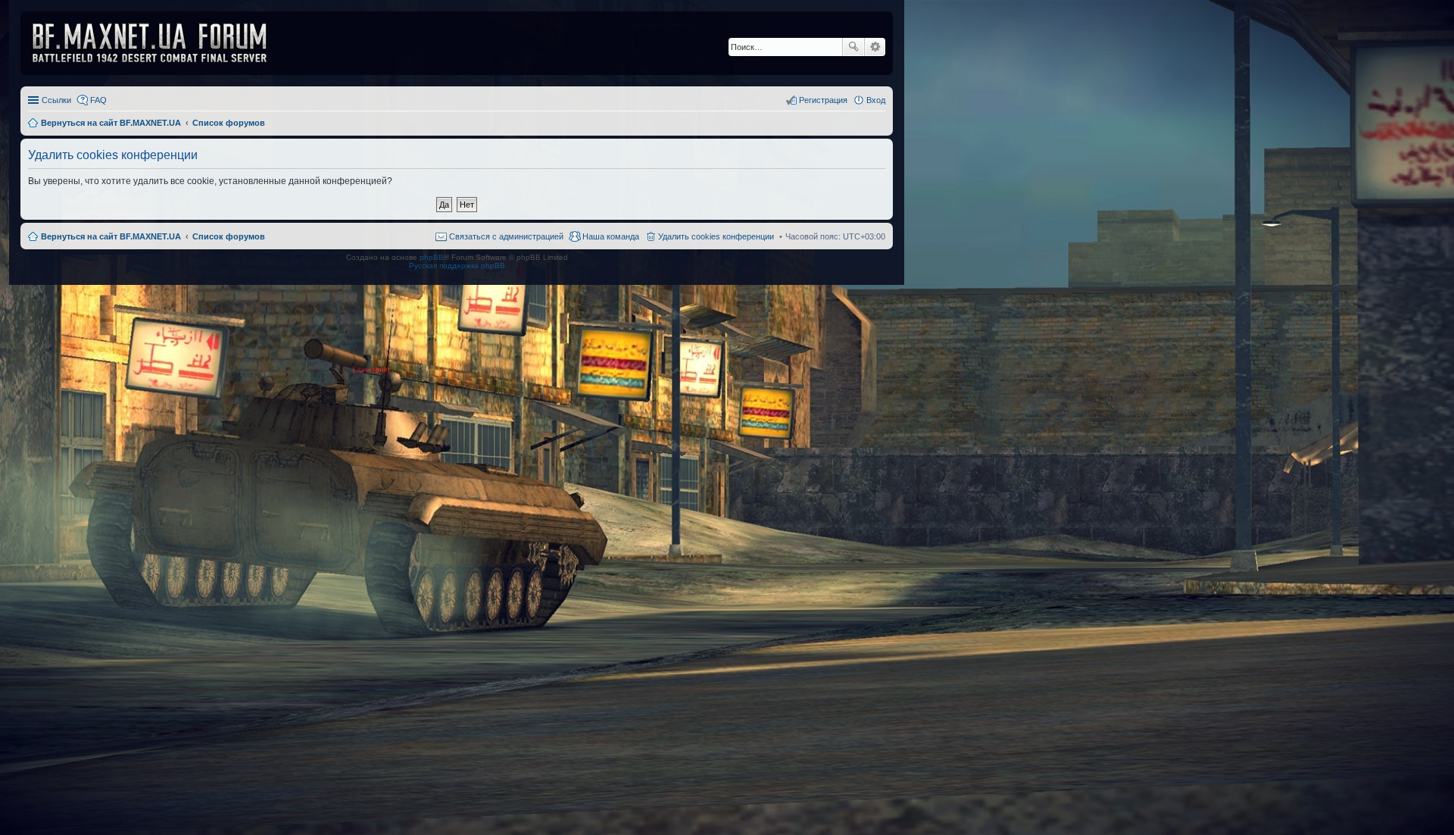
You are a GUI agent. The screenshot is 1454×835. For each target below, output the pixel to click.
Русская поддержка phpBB (457, 265)
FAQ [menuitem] (98, 100)
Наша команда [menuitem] (610, 236)
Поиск (853, 47)
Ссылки (56, 100)
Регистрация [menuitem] (823, 100)
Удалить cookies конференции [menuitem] (716, 236)
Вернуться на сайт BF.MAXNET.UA (111, 236)
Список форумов (228, 236)
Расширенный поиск (875, 47)
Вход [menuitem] (875, 100)
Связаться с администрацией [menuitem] (506, 236)
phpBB (432, 257)
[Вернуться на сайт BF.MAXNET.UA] (159, 43)
